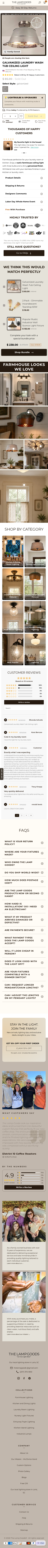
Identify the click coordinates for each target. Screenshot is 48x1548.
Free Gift (24, 1483)
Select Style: (15, 83)
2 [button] (21, 815)
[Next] (43, 34)
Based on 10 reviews (24, 681)
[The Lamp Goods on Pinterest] (29, 1378)
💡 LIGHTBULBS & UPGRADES (22, 101)
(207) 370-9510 (26, 1372)
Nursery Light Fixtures (24, 1415)
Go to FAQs (22, 253)
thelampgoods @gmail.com (26, 1368)
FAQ (24, 1518)
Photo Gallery (24, 1471)
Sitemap (24, 1530)
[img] (12, 720)
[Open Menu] (3, 2)
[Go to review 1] (22, 152)
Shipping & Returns (24, 1524)
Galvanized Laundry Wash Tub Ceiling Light (32, 285)
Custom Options (24, 1465)
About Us (24, 1453)
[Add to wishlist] (21, 116)
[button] (8, 75)
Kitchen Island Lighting (24, 1428)
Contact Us (24, 1512)
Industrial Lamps (24, 1434)
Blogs (24, 1477)
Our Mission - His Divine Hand (24, 1459)
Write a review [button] (24, 702)
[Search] (39, 2)
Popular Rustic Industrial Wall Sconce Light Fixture (33, 322)
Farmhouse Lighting (24, 1397)
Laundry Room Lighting (24, 1409)
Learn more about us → (15, 1263)
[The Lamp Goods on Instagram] (18, 1378)
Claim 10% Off (24, 1048)
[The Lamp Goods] (21, 3)
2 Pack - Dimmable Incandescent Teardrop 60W (32, 303)
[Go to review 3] (25, 152)
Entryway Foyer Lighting (24, 1422)
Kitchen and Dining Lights (24, 1403)
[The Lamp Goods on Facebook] (24, 1378)
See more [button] (37, 147)
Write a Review (24, 1187)
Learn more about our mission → (18, 1334)
